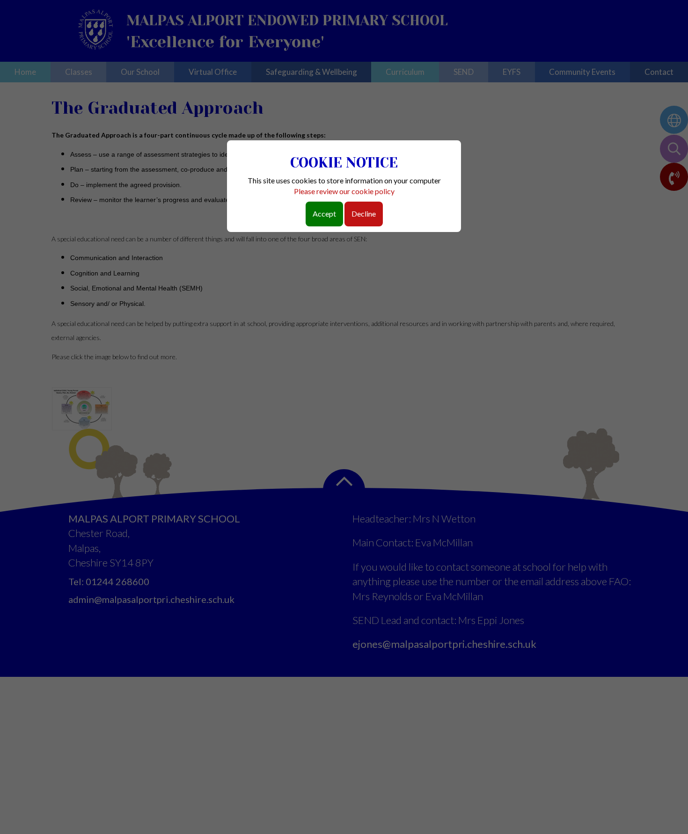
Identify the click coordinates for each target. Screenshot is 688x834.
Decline (363, 213)
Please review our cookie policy (344, 191)
